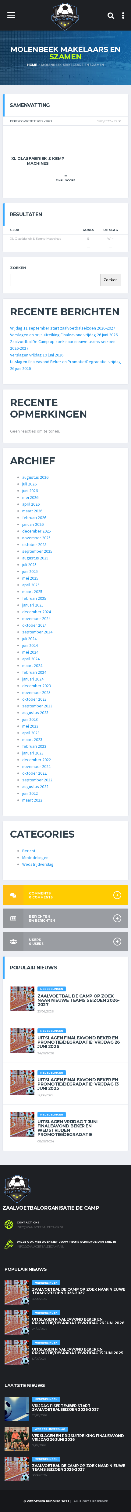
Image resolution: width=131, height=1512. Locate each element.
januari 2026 (33, 525)
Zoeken (18, 268)
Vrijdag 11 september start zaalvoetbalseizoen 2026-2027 (62, 328)
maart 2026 (32, 511)
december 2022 (36, 760)
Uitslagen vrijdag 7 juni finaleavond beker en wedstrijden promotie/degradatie (67, 1128)
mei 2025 (30, 578)
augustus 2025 (35, 558)
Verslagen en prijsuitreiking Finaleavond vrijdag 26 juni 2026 (64, 335)
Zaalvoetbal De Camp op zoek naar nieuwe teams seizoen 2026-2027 (78, 1000)
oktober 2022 (34, 773)
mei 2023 (30, 726)
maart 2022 (32, 800)
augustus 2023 (35, 713)
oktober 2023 (34, 699)
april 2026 (31, 504)
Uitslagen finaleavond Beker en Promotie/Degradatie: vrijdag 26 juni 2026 (78, 1042)
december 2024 (36, 612)
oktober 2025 (34, 545)
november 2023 (36, 693)
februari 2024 (34, 672)
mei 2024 (30, 652)
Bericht (28, 851)
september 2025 (37, 551)
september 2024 (37, 632)
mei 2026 (30, 498)
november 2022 (36, 767)
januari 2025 (33, 605)
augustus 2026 (35, 477)
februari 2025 (34, 599)
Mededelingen (35, 858)
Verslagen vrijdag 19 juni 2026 (36, 355)
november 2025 (36, 538)
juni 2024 (30, 646)
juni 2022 (30, 794)
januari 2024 (33, 679)
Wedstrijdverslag (38, 864)
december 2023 (36, 686)
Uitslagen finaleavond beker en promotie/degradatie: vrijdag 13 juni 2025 (78, 1084)
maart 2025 (32, 592)
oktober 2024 (34, 625)
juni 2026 (30, 491)
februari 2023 (34, 746)
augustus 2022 (35, 787)
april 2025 (31, 585)
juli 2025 (29, 565)
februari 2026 (34, 518)
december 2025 (36, 531)
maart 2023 (32, 740)
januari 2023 (33, 753)
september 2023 (37, 706)
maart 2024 (32, 666)
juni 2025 (30, 572)
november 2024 (36, 619)
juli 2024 (29, 639)
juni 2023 (30, 720)
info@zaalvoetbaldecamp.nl (40, 1227)
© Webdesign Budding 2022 (46, 1501)
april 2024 (31, 659)
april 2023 (31, 733)
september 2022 (37, 780)
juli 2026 (29, 484)
